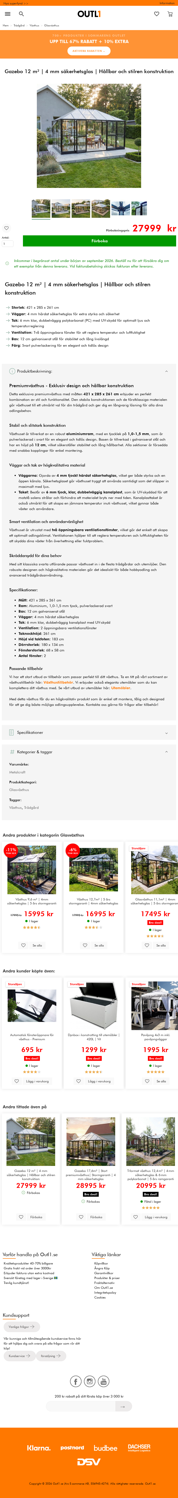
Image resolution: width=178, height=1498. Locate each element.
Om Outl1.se (103, 1287)
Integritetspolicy (105, 1292)
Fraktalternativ (104, 1283)
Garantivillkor (103, 1273)
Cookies (100, 1297)
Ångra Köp (102, 1268)
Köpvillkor (101, 1263)
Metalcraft (17, 772)
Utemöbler (120, 688)
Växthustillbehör (58, 682)
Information (167, 3)
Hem (6, 25)
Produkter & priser (107, 1278)
